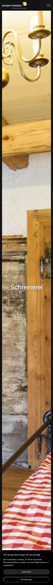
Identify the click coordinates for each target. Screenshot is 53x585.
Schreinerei (26, 287)
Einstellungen (26, 579)
